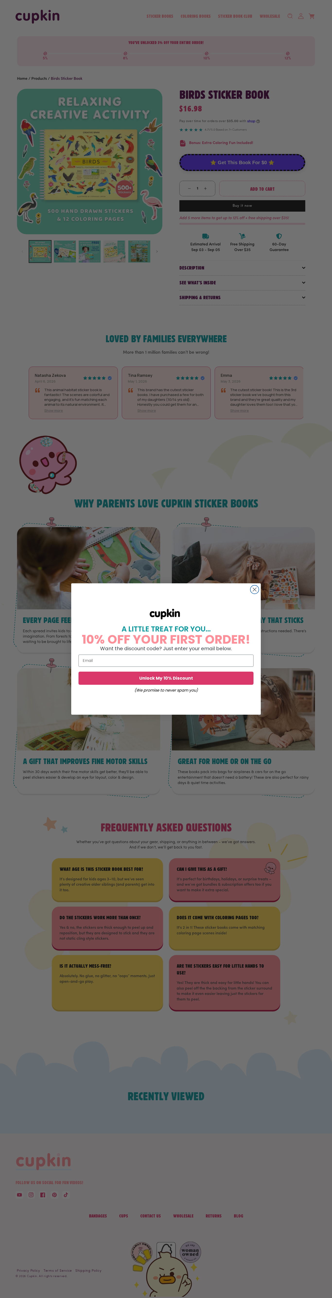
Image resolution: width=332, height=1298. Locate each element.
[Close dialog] (254, 589)
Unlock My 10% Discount (166, 678)
